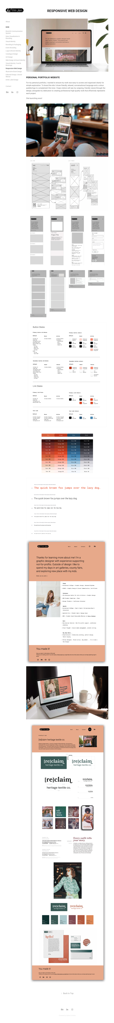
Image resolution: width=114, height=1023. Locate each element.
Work (7, 27)
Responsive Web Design (14, 68)
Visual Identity (10, 41)
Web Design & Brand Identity (15, 60)
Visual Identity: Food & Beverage (13, 64)
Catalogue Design (12, 54)
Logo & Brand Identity (13, 51)
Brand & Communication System (14, 32)
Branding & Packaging (13, 44)
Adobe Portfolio (71, 1015)
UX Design (9, 57)
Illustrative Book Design (14, 71)
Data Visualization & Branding (13, 37)
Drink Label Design (12, 80)
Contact (8, 86)
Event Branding (11, 48)
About (8, 21)
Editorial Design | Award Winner (14, 76)
